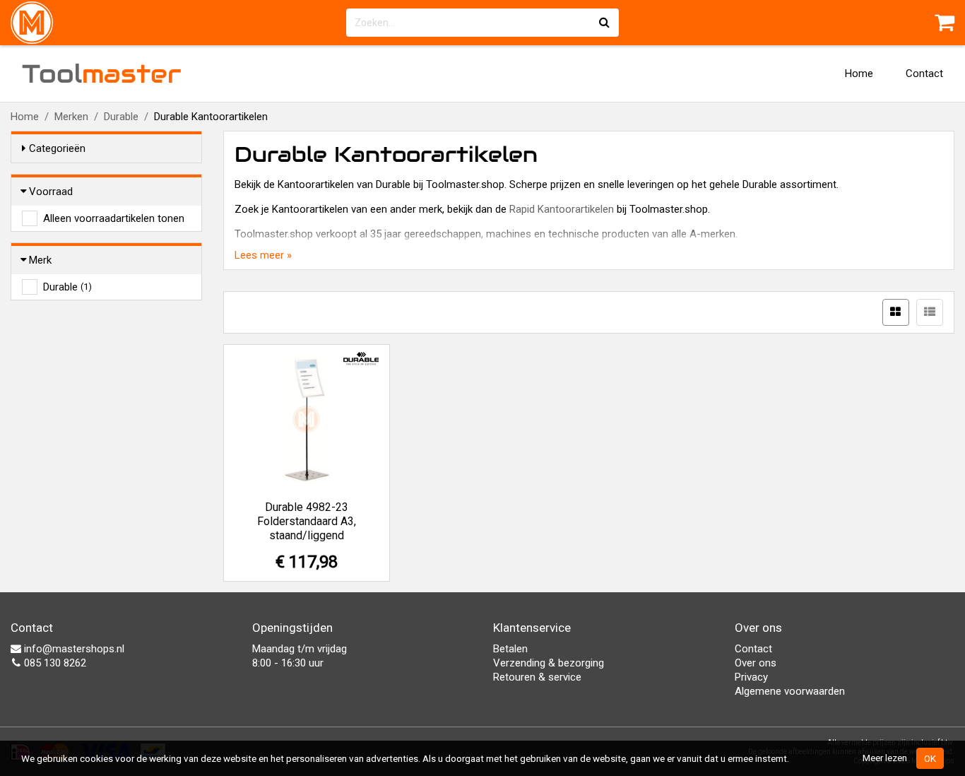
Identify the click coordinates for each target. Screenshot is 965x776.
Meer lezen (885, 757)
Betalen (510, 648)
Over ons (755, 663)
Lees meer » (263, 255)
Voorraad (51, 191)
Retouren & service (537, 677)
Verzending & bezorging (548, 663)
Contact (924, 73)
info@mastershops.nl (72, 648)
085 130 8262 (53, 663)
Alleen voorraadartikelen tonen (113, 218)
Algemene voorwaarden (790, 691)
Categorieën (57, 148)
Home (859, 73)
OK (930, 758)
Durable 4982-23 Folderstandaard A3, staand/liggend (306, 521)
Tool (102, 73)
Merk (40, 260)
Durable (121, 116)
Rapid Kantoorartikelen (561, 209)
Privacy (751, 677)
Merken (71, 116)
